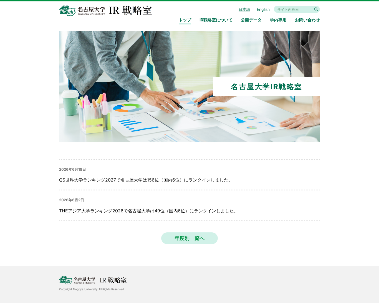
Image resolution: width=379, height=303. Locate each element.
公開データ (251, 20)
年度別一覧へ (189, 238)
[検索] (316, 9)
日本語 (244, 9)
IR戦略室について (216, 20)
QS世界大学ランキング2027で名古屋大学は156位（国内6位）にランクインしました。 (146, 180)
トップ (185, 20)
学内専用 (278, 20)
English (263, 9)
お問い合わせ (307, 20)
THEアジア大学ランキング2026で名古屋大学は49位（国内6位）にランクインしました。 (148, 210)
